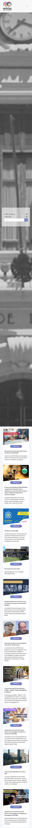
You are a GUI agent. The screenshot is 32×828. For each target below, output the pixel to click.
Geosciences (11, 214)
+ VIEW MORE (16, 446)
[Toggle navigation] (27, 6)
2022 (9, 216)
